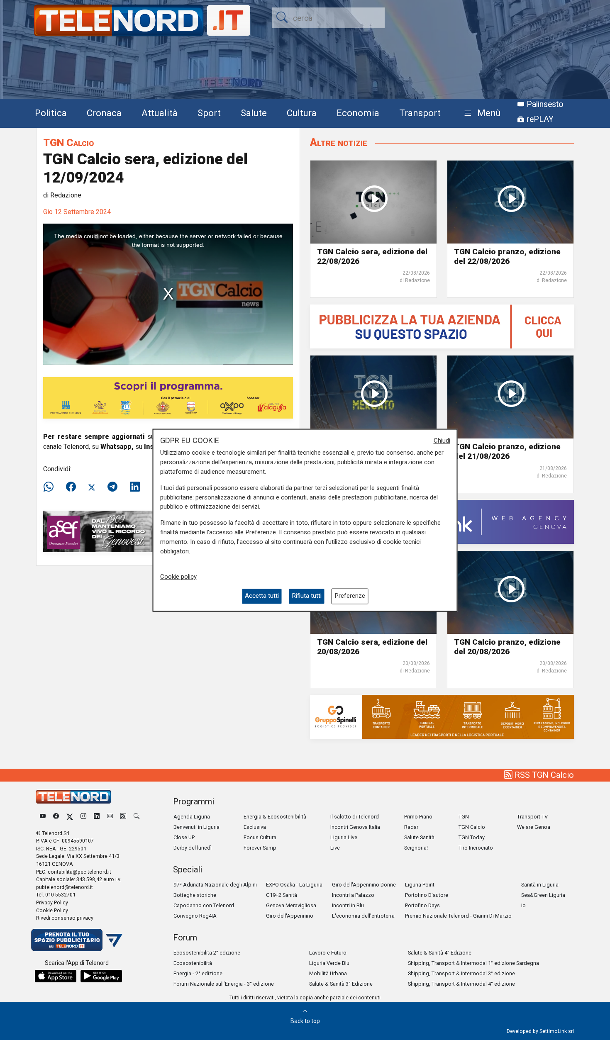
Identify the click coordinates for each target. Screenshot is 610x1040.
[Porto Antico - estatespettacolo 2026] (168, 398)
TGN (464, 816)
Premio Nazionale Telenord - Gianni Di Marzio (458, 916)
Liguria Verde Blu (329, 963)
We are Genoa (533, 827)
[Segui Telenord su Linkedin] (96, 816)
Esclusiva (255, 827)
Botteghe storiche (194, 895)
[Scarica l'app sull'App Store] (55, 976)
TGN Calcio (68, 142)
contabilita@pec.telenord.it (79, 872)
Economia (358, 112)
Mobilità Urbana (328, 973)
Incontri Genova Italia (355, 827)
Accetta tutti (262, 596)
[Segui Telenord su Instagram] (83, 816)
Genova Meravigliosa (291, 905)
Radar (411, 827)
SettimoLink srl (556, 1031)
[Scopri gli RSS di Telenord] (123, 816)
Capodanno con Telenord (203, 905)
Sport (209, 112)
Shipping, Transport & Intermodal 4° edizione (461, 984)
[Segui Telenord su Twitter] (70, 816)
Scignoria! (416, 848)
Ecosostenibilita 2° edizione (206, 953)
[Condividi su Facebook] (71, 487)
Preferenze (349, 596)
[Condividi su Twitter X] (91, 487)
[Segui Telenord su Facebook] (56, 816)
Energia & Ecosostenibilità (275, 816)
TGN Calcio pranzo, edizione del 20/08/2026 (507, 646)
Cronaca (104, 112)
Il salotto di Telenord (354, 816)
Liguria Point (419, 885)
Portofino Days (422, 905)
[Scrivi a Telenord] (110, 816)
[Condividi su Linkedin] (134, 487)
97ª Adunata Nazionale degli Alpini (215, 885)
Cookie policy (178, 577)
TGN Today (472, 837)
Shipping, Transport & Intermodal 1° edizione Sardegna (473, 963)
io (523, 905)
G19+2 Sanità (281, 895)
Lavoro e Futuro (327, 953)
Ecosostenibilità (192, 963)
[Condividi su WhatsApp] (51, 487)
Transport (420, 112)
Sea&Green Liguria (543, 895)
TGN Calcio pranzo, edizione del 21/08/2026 (507, 451)
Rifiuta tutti (307, 596)
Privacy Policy (52, 902)
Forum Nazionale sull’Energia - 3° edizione (223, 984)
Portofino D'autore (426, 895)
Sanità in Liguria (540, 885)
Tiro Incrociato (476, 848)
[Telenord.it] (76, 939)
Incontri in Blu (348, 905)
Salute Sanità (419, 837)
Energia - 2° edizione (197, 973)
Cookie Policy (52, 910)
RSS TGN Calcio (543, 775)
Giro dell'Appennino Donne (364, 885)
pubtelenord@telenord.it (64, 887)
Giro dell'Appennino (289, 916)
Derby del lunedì (192, 848)
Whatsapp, (117, 447)
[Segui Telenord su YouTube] (42, 816)
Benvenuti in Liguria (196, 827)
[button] (481, 113)
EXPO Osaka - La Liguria (294, 885)
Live (335, 848)
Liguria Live (343, 837)
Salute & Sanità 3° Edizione (341, 984)
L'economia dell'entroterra (363, 916)
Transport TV (532, 816)
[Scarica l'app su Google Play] (101, 976)
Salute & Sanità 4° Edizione (439, 953)
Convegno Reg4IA (195, 916)
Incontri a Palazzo (353, 895)
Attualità (160, 112)
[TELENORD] (73, 797)
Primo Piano (418, 816)
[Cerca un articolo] (136, 816)
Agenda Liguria (191, 816)
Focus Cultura (260, 837)
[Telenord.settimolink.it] (442, 326)
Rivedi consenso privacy (64, 918)
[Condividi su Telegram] (112, 487)
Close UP (184, 837)
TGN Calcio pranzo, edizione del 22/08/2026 (507, 256)
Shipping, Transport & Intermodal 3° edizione (461, 973)
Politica (51, 112)
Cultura (302, 112)
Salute (254, 112)
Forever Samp (260, 848)
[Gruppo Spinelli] (442, 716)
